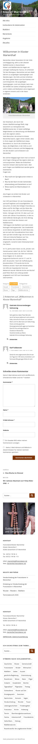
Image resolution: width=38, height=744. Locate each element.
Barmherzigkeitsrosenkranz (21, 713)
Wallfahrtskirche (23, 290)
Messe (17, 679)
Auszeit (6, 287)
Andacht (7, 683)
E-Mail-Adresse (9, 420)
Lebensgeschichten (10, 706)
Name (5, 410)
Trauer (28, 702)
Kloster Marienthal (16, 12)
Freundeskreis (28, 717)
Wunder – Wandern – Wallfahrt (14, 591)
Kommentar (8, 382)
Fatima (6, 717)
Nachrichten (8, 698)
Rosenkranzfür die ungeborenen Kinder (18, 729)
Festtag (27, 687)
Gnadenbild (17, 683)
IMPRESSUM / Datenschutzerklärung (15, 637)
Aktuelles (6, 43)
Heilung (17, 721)
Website (6, 430)
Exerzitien (20, 694)
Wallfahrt (6, 29)
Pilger (13, 290)
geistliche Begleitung (11, 675)
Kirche (16, 709)
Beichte (25, 683)
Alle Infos (6, 20)
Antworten (13, 339)
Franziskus (8, 709)
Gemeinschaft (27, 664)
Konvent (18, 698)
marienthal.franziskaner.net (16, 563)
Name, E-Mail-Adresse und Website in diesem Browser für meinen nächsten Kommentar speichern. (17, 449)
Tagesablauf (8, 687)
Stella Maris (8, 721)
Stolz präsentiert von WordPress (14, 739)
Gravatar (11, 440)
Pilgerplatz (18, 687)
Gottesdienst (8, 690)
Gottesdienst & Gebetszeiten (14, 25)
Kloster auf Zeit (21, 690)
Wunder (21, 702)
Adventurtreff (16, 717)
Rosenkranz (8, 679)
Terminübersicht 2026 (10, 595)
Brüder (18, 668)
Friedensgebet (25, 706)
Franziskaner (15, 287)
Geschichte (26, 287)
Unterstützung (26, 675)
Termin (6, 713)
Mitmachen (27, 668)
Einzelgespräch (9, 694)
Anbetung (24, 709)
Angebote (6, 38)
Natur (24, 679)
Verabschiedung (9, 702)
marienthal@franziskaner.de (17, 561)
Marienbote (7, 34)
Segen (26, 698)
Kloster (6, 290)
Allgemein (13, 284)
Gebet (15, 671)
